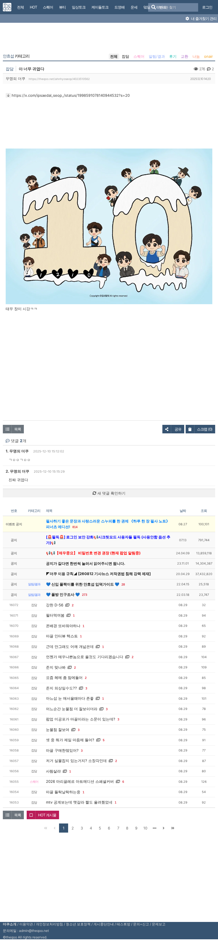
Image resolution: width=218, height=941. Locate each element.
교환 (184, 56)
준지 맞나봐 (56, 667)
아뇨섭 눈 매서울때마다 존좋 (70, 698)
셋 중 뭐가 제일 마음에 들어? (70, 740)
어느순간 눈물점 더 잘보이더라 (71, 709)
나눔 (196, 56)
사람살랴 (53, 771)
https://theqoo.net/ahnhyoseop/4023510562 (59, 79)
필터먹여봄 (55, 615)
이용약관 (26, 924)
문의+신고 (141, 924)
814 (74, 527)
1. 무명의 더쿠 (17, 451)
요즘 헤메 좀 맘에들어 (64, 677)
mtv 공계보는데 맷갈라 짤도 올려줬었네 (79, 802)
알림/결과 (157, 56)
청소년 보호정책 (78, 924)
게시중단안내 (103, 924)
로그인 (207, 7)
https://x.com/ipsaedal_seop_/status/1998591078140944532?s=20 (71, 95)
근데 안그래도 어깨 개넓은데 (70, 646)
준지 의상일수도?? (61, 688)
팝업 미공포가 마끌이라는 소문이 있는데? (80, 719)
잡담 (125, 56)
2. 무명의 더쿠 (17, 471)
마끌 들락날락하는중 (63, 792)
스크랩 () (204, 429)
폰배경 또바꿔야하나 (63, 625)
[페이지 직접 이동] (154, 828)
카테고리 (16, 56)
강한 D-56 (54, 605)
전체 (114, 56)
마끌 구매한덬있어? (62, 750)
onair (208, 56)
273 (84, 594)
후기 (173, 56)
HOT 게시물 (47, 815)
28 (123, 584)
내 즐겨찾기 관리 (203, 18)
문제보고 (158, 924)
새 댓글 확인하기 (110, 493)
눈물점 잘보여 (57, 729)
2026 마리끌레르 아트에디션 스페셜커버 (80, 781)
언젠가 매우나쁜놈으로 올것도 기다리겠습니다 (84, 656)
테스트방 (123, 924)
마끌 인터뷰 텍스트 (62, 636)
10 (145, 828)
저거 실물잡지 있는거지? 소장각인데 (76, 760)
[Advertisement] (109, 39)
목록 (17, 429)
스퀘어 (138, 56)
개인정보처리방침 (49, 924)
